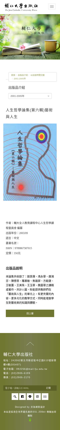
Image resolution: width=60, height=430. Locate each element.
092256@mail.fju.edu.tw (31, 369)
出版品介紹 (23, 75)
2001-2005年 (20, 79)
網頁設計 (40, 407)
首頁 (13, 75)
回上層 (30, 313)
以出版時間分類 (37, 75)
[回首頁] (21, 7)
